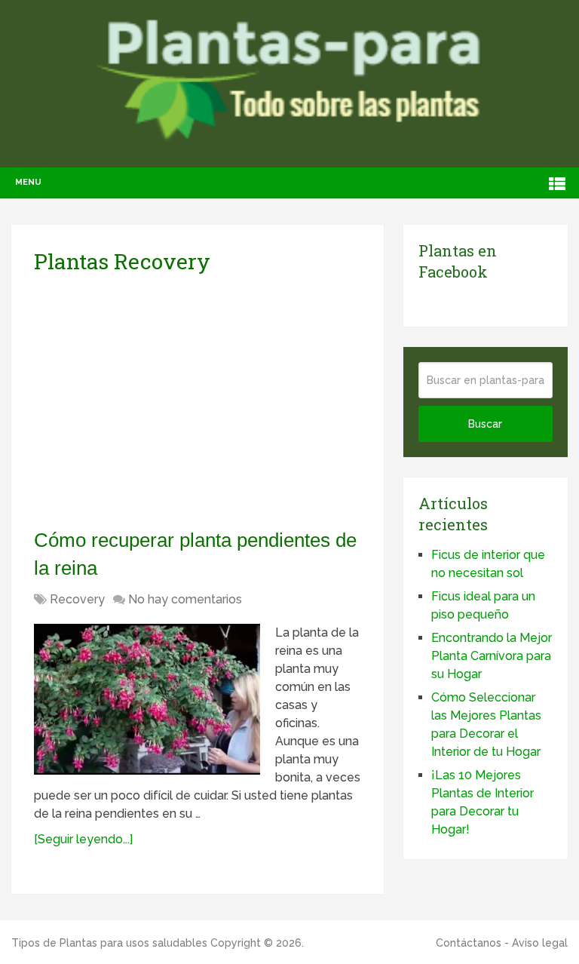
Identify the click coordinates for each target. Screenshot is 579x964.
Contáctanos (468, 943)
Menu (28, 182)
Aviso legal (540, 943)
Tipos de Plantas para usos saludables (109, 943)
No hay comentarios (185, 599)
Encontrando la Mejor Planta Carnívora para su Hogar (491, 656)
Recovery (77, 599)
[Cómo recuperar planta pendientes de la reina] (147, 699)
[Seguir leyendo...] (83, 839)
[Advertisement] (175, 400)
